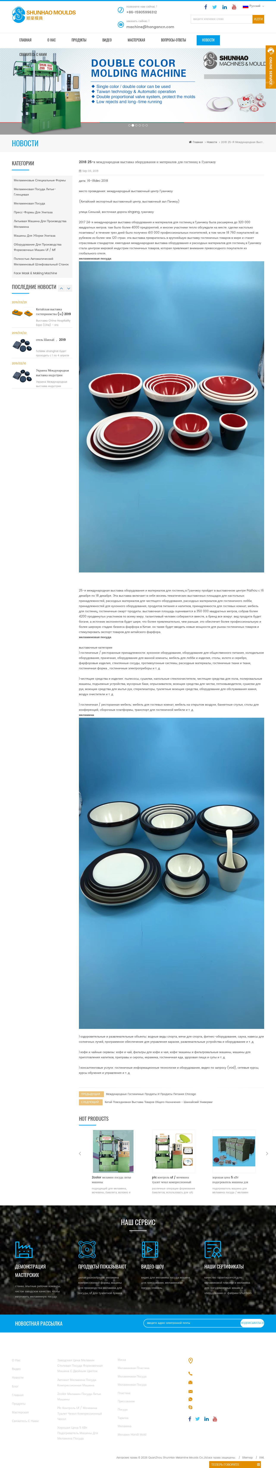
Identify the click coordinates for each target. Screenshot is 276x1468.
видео (107, 40)
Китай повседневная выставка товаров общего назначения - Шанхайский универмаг (159, 1102)
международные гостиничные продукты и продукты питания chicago (151, 1094)
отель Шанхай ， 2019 (51, 340)
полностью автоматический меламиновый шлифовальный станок (41, 261)
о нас (51, 40)
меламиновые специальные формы (40, 180)
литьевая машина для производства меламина (40, 224)
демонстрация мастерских (30, 1270)
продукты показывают (102, 1266)
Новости (208, 40)
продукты (79, 40)
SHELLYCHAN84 (205, 1407)
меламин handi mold (132, 1435)
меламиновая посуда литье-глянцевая (35, 192)
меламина (124, 1426)
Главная (25, 40)
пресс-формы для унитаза (33, 212)
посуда (122, 1409)
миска (122, 1360)
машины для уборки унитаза (34, 235)
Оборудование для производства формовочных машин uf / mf (37, 247)
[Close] (271, 91)
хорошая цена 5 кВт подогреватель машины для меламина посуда (170, 1180)
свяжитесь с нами (33, 54)
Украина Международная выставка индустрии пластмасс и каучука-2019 (53, 373)
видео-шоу (152, 1266)
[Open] (271, 67)
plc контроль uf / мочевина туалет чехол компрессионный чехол (111, 1180)
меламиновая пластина (133, 1368)
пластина (124, 1393)
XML (261, 1458)
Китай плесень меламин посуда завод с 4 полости (232, 1180)
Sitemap (247, 1458)
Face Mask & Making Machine (35, 273)
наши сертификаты (224, 1266)
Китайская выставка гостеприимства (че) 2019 (53, 312)
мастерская (136, 40)
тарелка (123, 1418)
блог (15, 1386)
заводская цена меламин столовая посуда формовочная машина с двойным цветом (80, 1366)
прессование (126, 1401)
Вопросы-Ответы (173, 40)
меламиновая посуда (29, 203)
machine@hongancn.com (150, 27)
